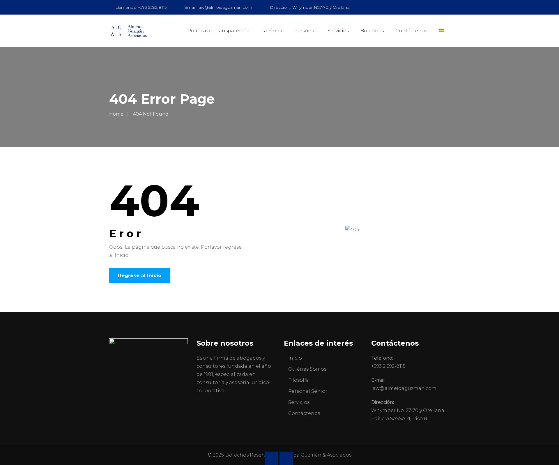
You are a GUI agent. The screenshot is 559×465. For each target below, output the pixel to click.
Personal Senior (307, 391)
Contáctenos (411, 30)
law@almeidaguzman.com (225, 7)
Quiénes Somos (307, 369)
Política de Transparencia (218, 30)
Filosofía (298, 380)
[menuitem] (441, 31)
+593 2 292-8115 (388, 366)
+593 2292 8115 (152, 7)
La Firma (271, 30)
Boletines (372, 30)
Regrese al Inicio (140, 275)
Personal (305, 30)
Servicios (338, 30)
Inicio (295, 358)
